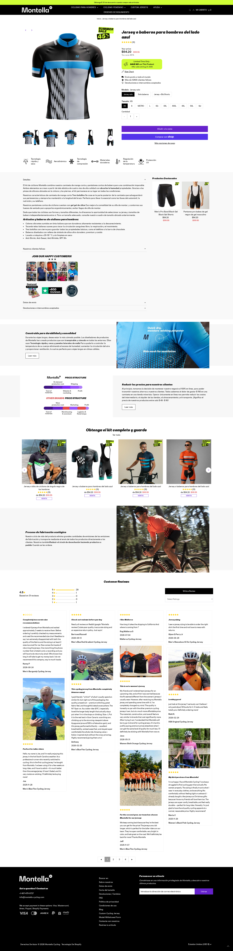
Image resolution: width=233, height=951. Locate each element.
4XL (183, 106)
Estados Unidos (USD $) (199, 944)
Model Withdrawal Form (110, 917)
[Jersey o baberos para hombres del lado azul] (92, 461)
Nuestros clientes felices (34, 249)
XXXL (174, 106)
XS (125, 106)
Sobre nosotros (106, 882)
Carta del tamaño (107, 890)
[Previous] (26, 30)
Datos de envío (29, 302)
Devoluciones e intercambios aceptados (41, 308)
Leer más (32, 356)
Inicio (99, 19)
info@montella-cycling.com (31, 897)
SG (157, 106)
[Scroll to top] (228, 946)
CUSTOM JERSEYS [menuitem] (139, 7)
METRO (141, 106)
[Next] (31, 30)
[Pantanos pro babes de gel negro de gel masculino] (195, 195)
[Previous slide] (24, 470)
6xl (200, 106)
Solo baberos (143, 94)
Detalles (26, 179)
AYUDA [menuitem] (156, 7)
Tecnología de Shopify (71, 944)
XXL (165, 106)
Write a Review (189, 591)
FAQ (101, 898)
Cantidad (126, 111)
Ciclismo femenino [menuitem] (113, 7)
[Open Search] (189, 10)
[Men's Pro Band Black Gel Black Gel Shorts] (166, 195)
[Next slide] (208, 470)
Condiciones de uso (107, 905)
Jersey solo (128, 94)
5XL (191, 106)
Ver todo (116, 435)
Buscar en (103, 878)
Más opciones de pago (165, 143)
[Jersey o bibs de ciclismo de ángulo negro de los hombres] (44, 461)
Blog (101, 909)
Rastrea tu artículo (107, 925)
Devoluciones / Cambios (110, 894)
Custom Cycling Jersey (109, 913)
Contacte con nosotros (109, 921)
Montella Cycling (52, 944)
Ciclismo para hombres (83, 7)
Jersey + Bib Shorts (162, 94)
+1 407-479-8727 (26, 893)
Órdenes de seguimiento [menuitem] (116, 12)
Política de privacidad (109, 901)
